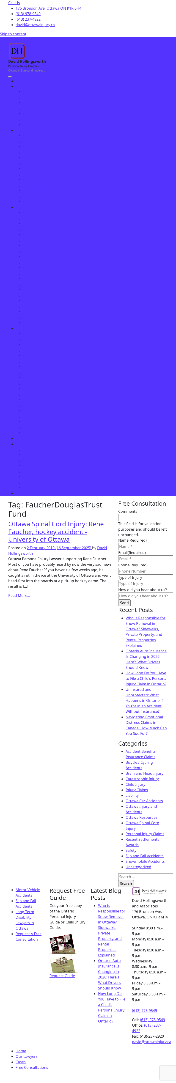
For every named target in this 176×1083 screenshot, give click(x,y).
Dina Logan (33, 113)
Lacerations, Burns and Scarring (50, 163)
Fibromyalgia (34, 157)
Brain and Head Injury (144, 773)
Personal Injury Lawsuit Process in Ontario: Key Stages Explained (79, 482)
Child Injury (33, 245)
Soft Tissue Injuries (39, 174)
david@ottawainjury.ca (35, 24)
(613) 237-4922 (28, 19)
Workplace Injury (37, 317)
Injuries (22, 130)
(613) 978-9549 (28, 13)
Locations (24, 328)
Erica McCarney (36, 124)
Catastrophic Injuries (41, 146)
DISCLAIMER (82, 1076)
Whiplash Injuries (38, 185)
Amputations (34, 135)
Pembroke (32, 394)
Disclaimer (32, 488)
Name (132, 540)
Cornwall (30, 355)
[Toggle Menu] (10, 76)
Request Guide (62, 975)
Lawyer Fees (33, 476)
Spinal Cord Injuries (40, 179)
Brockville (31, 339)
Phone (133, 565)
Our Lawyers (27, 1056)
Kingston (30, 377)
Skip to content (13, 33)
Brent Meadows (36, 102)
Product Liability (37, 278)
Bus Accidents (35, 229)
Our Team (24, 86)
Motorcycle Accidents (41, 267)
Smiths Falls (33, 421)
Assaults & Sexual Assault (45, 223)
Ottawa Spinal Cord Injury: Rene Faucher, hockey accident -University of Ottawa (56, 531)
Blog (27, 465)
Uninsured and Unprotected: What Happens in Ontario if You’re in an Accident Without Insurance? (144, 700)
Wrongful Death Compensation (50, 201)
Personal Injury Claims (145, 833)
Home (21, 80)
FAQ (26, 449)
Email (132, 552)
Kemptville (32, 372)
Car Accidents (35, 240)
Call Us (14, 2)
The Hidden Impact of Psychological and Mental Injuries (71, 190)
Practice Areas (28, 207)
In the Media (34, 460)
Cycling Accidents (38, 251)
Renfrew (30, 410)
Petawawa (32, 405)
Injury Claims (137, 789)
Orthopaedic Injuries (41, 168)
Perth (28, 399)
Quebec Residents (38, 284)
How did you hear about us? (142, 589)
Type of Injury (130, 577)
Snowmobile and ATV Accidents (50, 295)
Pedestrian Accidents (41, 273)
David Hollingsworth (40, 97)
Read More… (19, 595)
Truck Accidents (36, 306)
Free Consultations (32, 1067)
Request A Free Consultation (40, 493)
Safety (131, 850)
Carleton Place (35, 344)
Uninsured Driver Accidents (47, 311)
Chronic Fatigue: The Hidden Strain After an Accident (68, 196)
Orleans (30, 388)
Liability (132, 795)
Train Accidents (36, 300)
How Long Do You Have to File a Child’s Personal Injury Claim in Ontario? (146, 678)
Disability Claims (37, 256)
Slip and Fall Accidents (42, 289)
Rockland (31, 416)
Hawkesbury (34, 361)
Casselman (32, 350)
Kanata (29, 366)
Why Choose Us (36, 91)
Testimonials (34, 454)
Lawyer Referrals (37, 471)
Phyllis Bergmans (38, 119)
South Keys (32, 427)
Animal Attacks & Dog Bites (46, 212)
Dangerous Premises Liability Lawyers (55, 322)
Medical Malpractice (40, 262)
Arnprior (30, 333)
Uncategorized (138, 866)
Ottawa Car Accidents (144, 800)
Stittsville (30, 432)
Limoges (30, 383)
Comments (127, 511)
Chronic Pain (34, 152)
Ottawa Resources (141, 817)
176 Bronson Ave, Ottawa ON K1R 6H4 (48, 8)
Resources (25, 443)
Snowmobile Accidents (145, 861)
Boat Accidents (36, 234)
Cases (21, 438)
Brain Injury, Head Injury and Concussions (59, 141)
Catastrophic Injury (142, 778)
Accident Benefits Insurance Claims (53, 218)
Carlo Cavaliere (36, 108)
